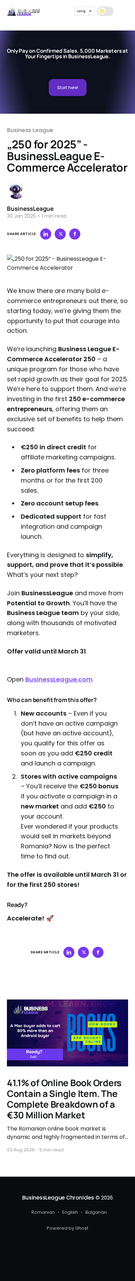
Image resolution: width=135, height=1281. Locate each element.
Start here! (67, 87)
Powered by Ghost (67, 1228)
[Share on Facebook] (74, 234)
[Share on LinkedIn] (45, 234)
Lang (81, 11)
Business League (30, 130)
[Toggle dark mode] (105, 11)
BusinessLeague (30, 209)
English (70, 1212)
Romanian (43, 1212)
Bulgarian (96, 1212)
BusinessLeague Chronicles (58, 1197)
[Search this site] (122, 11)
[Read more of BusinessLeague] (16, 190)
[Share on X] (60, 234)
